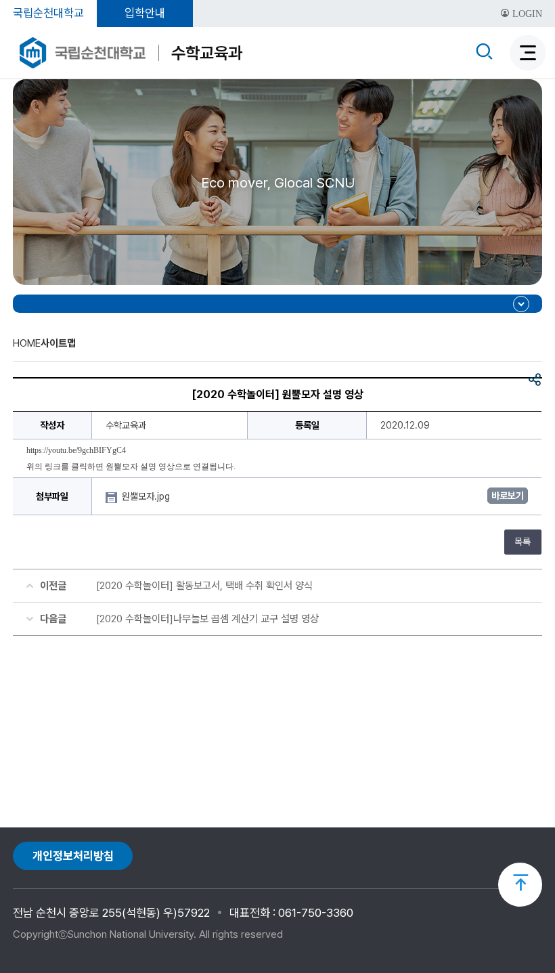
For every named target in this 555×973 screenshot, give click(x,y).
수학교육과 (206, 53)
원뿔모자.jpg (147, 496)
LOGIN (526, 13)
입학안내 (145, 13)
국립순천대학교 (48, 13)
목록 (522, 541)
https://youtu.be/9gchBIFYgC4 (76, 450)
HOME (27, 343)
